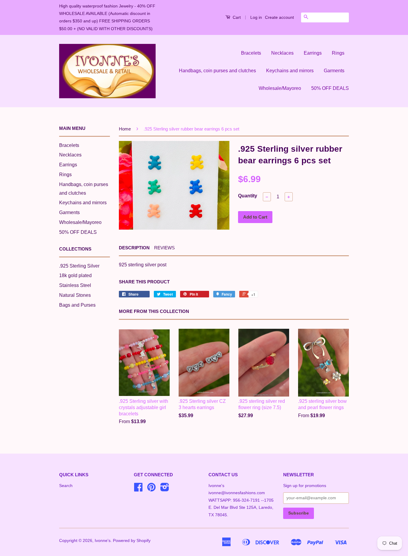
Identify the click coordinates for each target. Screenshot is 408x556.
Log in (256, 17)
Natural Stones (75, 295)
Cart (236, 17)
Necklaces (282, 53)
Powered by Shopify (132, 540)
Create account (279, 17)
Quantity (247, 195)
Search (66, 485)
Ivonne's (103, 540)
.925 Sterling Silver (79, 265)
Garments (334, 70)
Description (134, 247)
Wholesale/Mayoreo (280, 88)
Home (125, 128)
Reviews (164, 247)
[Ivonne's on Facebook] (138, 489)
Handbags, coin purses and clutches (217, 70)
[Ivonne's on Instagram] (164, 489)
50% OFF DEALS (330, 88)
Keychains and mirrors (290, 70)
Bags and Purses (77, 305)
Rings (338, 53)
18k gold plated (75, 275)
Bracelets (251, 53)
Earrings (313, 53)
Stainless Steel (75, 285)
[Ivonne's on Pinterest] (151, 489)
